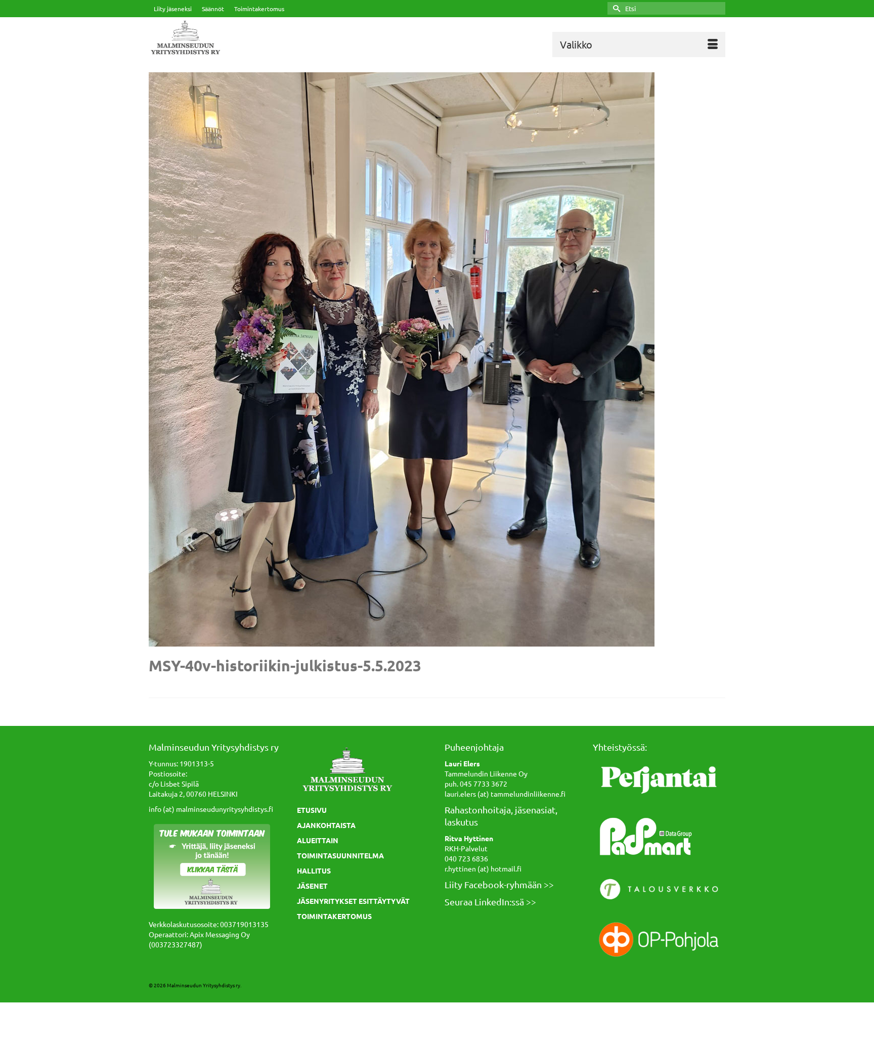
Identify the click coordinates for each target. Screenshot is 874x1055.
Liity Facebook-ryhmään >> (499, 884)
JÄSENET (312, 885)
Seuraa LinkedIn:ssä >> (490, 901)
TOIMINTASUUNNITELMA (340, 855)
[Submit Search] (615, 8)
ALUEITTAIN (317, 840)
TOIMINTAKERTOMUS (334, 916)
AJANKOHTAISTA (326, 825)
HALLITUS (314, 870)
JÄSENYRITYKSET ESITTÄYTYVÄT (353, 900)
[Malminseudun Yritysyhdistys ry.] (240, 38)
